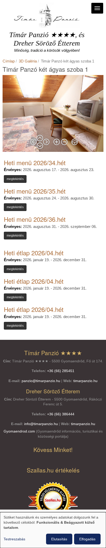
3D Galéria (28, 61)
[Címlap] (47, 15)
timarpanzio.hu (85, 381)
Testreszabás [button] (14, 539)
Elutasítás (59, 539)
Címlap (9, 61)
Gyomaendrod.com (19, 431)
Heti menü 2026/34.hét (35, 162)
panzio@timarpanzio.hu (41, 381)
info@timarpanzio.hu (41, 424)
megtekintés (15, 179)
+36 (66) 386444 (60, 414)
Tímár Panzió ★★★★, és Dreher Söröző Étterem (47, 39)
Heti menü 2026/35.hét (35, 190)
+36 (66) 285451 (60, 371)
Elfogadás (87, 539)
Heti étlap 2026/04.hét (34, 252)
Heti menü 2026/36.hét (35, 219)
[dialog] (53, 530)
